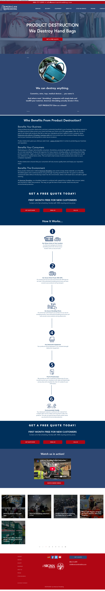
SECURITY (20, 563)
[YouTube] (59, 557)
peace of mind (55, 141)
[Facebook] (52, 557)
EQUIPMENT (20, 566)
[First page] (39, 546)
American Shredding (46, 171)
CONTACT (20, 556)
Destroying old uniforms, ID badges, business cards (34, 135)
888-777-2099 (38, 2)
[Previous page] (42, 546)
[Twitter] (56, 557)
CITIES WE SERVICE (22, 576)
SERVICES (20, 559)
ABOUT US (20, 569)
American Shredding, (26, 180)
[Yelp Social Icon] (48, 557)
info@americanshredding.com (59, 2)
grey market (69, 131)
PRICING (19, 572)
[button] (31, 57)
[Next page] (62, 546)
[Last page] (65, 546)
